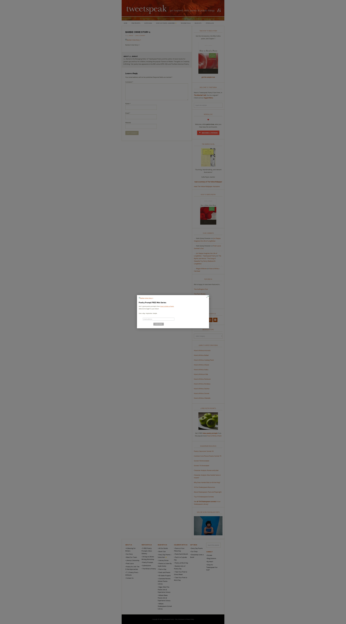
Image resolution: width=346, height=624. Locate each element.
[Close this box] (207, 297)
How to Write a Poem (167, 306)
